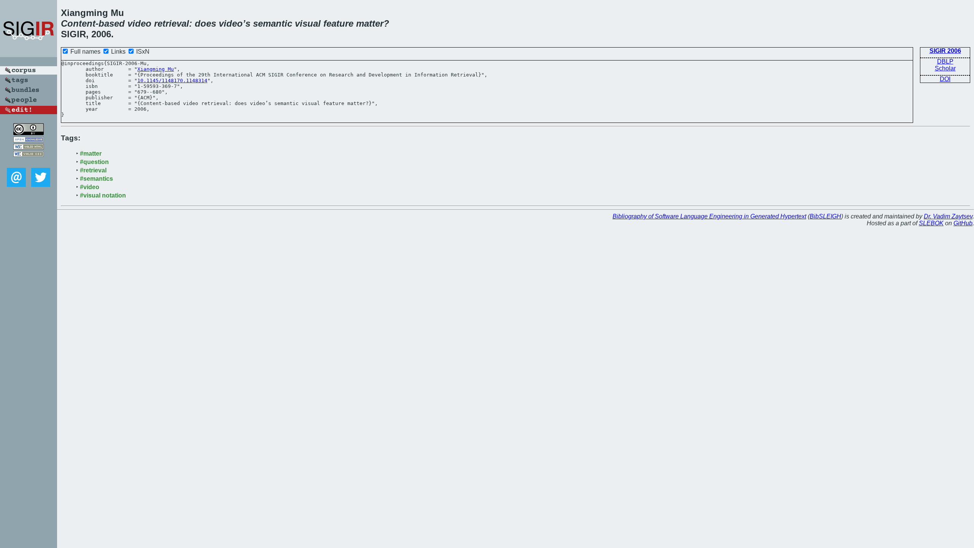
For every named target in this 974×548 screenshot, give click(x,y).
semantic (272, 23)
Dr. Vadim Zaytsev (948, 216)
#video (89, 187)
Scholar (945, 68)
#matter (91, 153)
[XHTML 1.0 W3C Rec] (28, 147)
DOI (945, 79)
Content (78, 23)
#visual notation (103, 195)
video (139, 23)
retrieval (171, 23)
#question (94, 162)
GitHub (962, 223)
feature (338, 23)
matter (370, 23)
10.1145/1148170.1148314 (172, 80)
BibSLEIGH (825, 216)
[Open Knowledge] (28, 140)
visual (308, 23)
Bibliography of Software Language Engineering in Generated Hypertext (709, 216)
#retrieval (93, 170)
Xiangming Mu (155, 69)
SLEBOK (931, 223)
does (205, 23)
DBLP (945, 61)
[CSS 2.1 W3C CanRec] (28, 162)
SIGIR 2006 (945, 51)
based (112, 23)
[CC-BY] (28, 133)
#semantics (96, 178)
